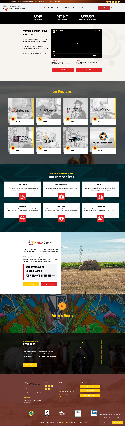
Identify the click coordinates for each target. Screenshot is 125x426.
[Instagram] (110, 2)
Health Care (22, 206)
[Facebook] (107, 2)
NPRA (18, 121)
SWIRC (100, 150)
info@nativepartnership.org (27, 2)
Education (100, 185)
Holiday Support (61, 206)
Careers (63, 397)
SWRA (45, 121)
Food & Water (22, 185)
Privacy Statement (66, 422)
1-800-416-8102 (64, 394)
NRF (17, 150)
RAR (99, 121)
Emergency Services (61, 185)
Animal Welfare (100, 206)
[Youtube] (119, 2)
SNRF (45, 150)
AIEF (72, 121)
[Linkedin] (113, 2)
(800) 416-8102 (15, 2)
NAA (72, 150)
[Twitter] (116, 2)
